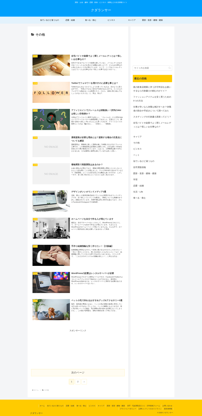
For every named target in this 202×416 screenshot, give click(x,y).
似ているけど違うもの (55, 406)
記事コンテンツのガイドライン (150, 409)
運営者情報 (168, 409)
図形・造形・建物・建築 (116, 406)
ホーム (42, 406)
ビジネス (92, 406)
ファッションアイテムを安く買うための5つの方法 (152, 99)
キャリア (101, 406)
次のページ (78, 372)
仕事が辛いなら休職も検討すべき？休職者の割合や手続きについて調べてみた (152, 109)
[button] (170, 68)
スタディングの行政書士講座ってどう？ (152, 117)
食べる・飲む (81, 406)
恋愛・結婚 (70, 406)
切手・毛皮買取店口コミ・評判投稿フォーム (143, 406)
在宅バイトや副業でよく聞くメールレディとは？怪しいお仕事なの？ (152, 125)
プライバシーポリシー (128, 409)
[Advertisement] (78, 43)
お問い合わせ (167, 406)
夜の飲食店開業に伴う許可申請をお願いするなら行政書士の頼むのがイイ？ (152, 89)
